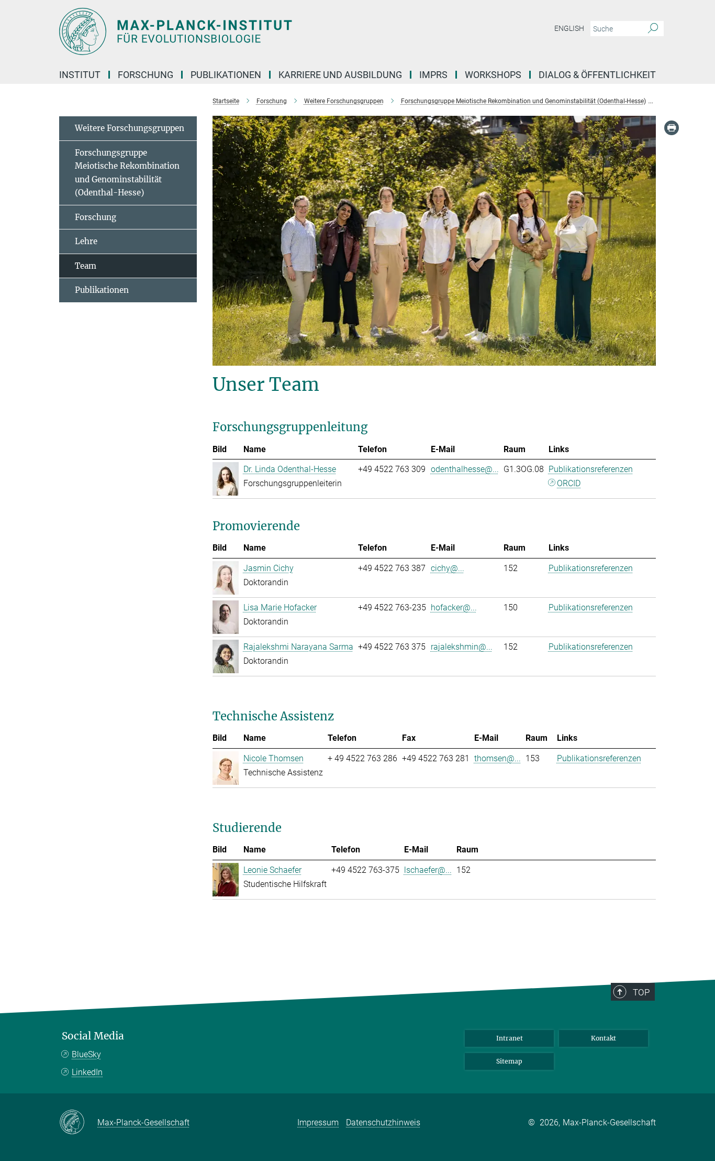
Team (85, 266)
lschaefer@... (428, 870)
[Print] (671, 128)
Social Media (93, 1036)
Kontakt (603, 1038)
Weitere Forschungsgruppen (129, 128)
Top (641, 992)
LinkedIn (87, 1072)
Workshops (493, 75)
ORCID (568, 483)
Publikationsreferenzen (591, 469)
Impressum (318, 1122)
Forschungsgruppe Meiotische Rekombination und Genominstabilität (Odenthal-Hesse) (127, 173)
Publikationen (102, 290)
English (569, 28)
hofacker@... (454, 607)
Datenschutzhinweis (383, 1122)
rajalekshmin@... (462, 647)
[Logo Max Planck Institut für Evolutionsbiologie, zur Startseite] (255, 31)
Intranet (509, 1038)
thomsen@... (497, 758)
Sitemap (509, 1061)
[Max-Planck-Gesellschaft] (78, 1122)
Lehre (86, 241)
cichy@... (447, 568)
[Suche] (653, 28)
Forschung (95, 217)
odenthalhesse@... (465, 469)
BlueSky (86, 1054)
